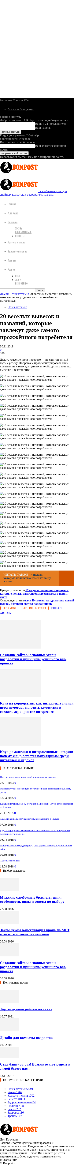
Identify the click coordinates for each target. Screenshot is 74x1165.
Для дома (13, 213)
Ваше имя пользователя (50, 123)
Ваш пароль (42, 127)
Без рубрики (21, 283)
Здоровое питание (17, 251)
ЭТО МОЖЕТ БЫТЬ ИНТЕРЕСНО (24, 608)
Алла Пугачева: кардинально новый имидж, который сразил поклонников (37, 602)
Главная (12, 204)
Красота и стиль (16, 242)
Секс (17, 276)
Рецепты (19, 236)
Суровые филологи (10, 860)
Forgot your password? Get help (19, 135)
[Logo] (19, 174)
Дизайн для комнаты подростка (26, 1038)
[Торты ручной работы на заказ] (9, 1002)
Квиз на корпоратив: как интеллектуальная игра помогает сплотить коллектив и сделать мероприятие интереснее (36, 707)
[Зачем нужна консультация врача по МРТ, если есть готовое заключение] (9, 922)
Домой (4, 293)
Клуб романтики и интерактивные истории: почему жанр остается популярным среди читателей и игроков (36, 756)
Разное (11, 269)
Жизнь (18, 228)
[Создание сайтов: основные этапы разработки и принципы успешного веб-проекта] (20, 647)
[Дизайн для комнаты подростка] (9, 1030)
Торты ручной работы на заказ (26, 1009)
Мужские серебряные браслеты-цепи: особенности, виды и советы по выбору (32, 899)
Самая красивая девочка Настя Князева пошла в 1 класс (29, 818)
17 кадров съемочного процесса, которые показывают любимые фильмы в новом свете (34, 594)
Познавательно (23, 232)
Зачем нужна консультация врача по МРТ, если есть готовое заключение (35, 932)
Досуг (18, 279)
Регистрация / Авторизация (21, 109)
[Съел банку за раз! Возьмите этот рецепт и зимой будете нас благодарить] (9, 1057)
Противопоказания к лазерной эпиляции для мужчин (28, 777)
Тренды (12, 260)
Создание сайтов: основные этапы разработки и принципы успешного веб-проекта (33, 659)
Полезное (12, 222)
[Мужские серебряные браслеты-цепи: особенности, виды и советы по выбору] (9, 890)
